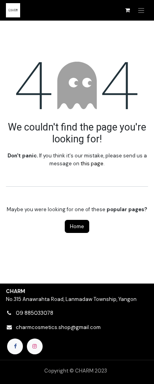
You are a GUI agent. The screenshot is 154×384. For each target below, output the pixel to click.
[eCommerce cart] (127, 10)
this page (92, 163)
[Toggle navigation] (141, 10)
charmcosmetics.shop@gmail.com (58, 327)
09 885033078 (34, 313)
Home (77, 226)
